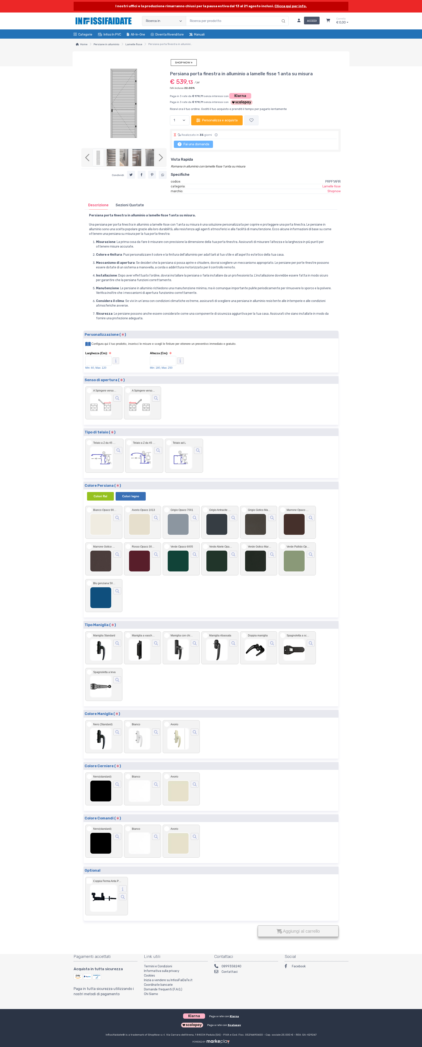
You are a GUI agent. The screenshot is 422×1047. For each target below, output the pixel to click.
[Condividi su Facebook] (142, 175)
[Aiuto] (116, 360)
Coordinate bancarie (158, 985)
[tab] (98, 205)
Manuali (199, 34)
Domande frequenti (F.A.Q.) (163, 989)
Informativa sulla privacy (161, 971)
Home (83, 44)
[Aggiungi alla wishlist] (251, 120)
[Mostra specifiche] (123, 888)
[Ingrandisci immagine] (117, 398)
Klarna (240, 96)
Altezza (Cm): (159, 353)
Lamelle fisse (134, 44)
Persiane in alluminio (106, 44)
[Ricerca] (282, 16)
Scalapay (234, 1025)
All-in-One (138, 34)
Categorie (85, 34)
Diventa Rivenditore (169, 34)
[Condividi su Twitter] (131, 175)
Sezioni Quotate (130, 205)
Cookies (149, 975)
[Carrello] (328, 21)
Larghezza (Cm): (96, 353)
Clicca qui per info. (291, 6)
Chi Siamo (151, 994)
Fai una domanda (195, 144)
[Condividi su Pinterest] (152, 175)
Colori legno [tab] (130, 496)
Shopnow (334, 191)
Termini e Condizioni (158, 966)
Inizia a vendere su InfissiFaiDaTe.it (168, 980)
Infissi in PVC (112, 34)
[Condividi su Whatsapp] (163, 175)
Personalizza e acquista (220, 120)
